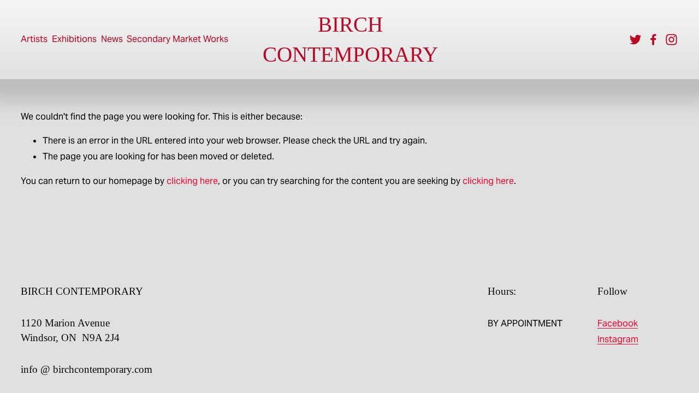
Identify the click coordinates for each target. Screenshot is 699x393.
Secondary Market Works (177, 39)
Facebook (617, 323)
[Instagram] (671, 39)
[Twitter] (635, 39)
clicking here (192, 181)
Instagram (617, 339)
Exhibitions (74, 39)
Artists (34, 39)
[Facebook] (653, 39)
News (112, 39)
